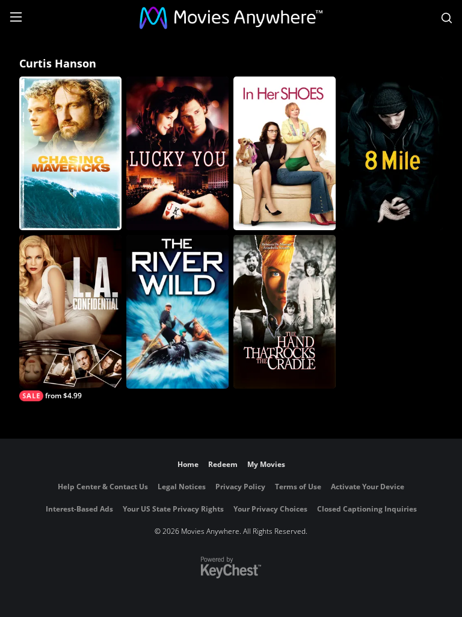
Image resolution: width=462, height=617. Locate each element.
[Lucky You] (177, 153)
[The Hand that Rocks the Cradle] (284, 312)
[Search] (446, 18)
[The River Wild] (177, 312)
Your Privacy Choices (270, 509)
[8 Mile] (391, 153)
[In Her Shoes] (284, 153)
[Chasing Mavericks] (70, 153)
